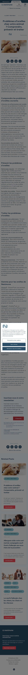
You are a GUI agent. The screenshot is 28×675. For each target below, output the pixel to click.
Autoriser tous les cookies (14, 348)
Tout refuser (14, 344)
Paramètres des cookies (14, 340)
